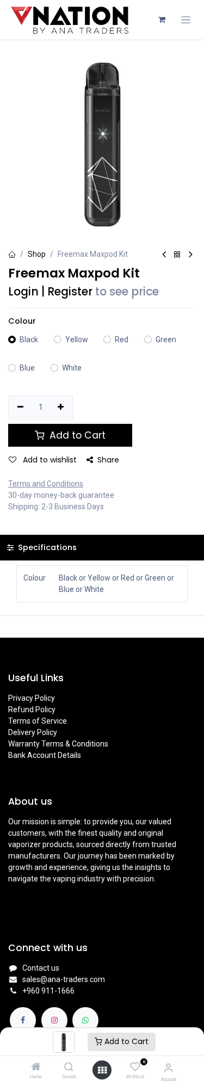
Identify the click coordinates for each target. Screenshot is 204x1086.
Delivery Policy (32, 732)
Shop (37, 254)
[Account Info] (168, 1068)
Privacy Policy (31, 698)
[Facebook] (23, 1020)
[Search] (69, 1067)
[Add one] (61, 407)
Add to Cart (125, 1041)
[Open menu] (102, 1070)
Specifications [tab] (46, 547)
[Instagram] (54, 1020)
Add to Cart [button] (76, 435)
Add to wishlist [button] (49, 459)
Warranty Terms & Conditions (58, 743)
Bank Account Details (44, 755)
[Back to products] (177, 255)
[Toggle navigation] (186, 20)
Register (69, 291)
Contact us (40, 968)
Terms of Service (37, 721)
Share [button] (108, 459)
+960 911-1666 (48, 990)
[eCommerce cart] (161, 19)
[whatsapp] (85, 1020)
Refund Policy (31, 709)
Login (23, 291)
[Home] (36, 1067)
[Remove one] (20, 407)
